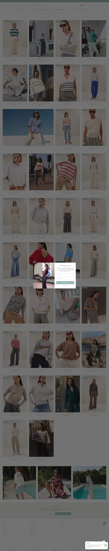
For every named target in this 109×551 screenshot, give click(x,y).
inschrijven (65, 282)
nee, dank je (65, 285)
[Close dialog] (74, 263)
